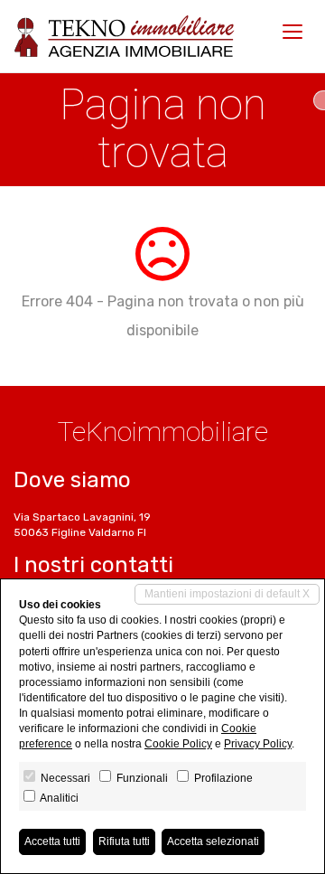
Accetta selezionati (213, 841)
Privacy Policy (258, 744)
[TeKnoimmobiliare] (124, 36)
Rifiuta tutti (124, 841)
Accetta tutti (52, 841)
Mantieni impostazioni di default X (227, 593)
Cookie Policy (178, 744)
